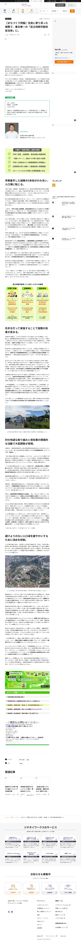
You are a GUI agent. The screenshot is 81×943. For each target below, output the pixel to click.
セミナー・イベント (42, 918)
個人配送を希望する (63, 62)
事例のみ (65, 11)
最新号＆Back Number (61, 58)
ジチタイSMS (59, 918)
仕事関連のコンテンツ (43, 908)
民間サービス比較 (52, 1)
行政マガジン (41, 921)
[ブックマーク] (45, 35)
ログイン (72, 5)
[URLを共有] (48, 35)
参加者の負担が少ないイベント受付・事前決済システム (26, 789)
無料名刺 (64, 1)
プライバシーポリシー (50, 936)
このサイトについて (42, 905)
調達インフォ (59, 915)
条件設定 (54, 11)
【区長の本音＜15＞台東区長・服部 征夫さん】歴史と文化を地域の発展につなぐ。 (42, 789)
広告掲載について (60, 927)
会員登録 (39, 928)
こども (16, 817)
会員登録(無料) (60, 5)
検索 (72, 11)
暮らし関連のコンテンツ (44, 911)
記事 (12, 817)
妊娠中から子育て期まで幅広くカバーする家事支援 (11, 789)
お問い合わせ (63, 936)
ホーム (6, 817)
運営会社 (39, 936)
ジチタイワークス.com (22, 1)
